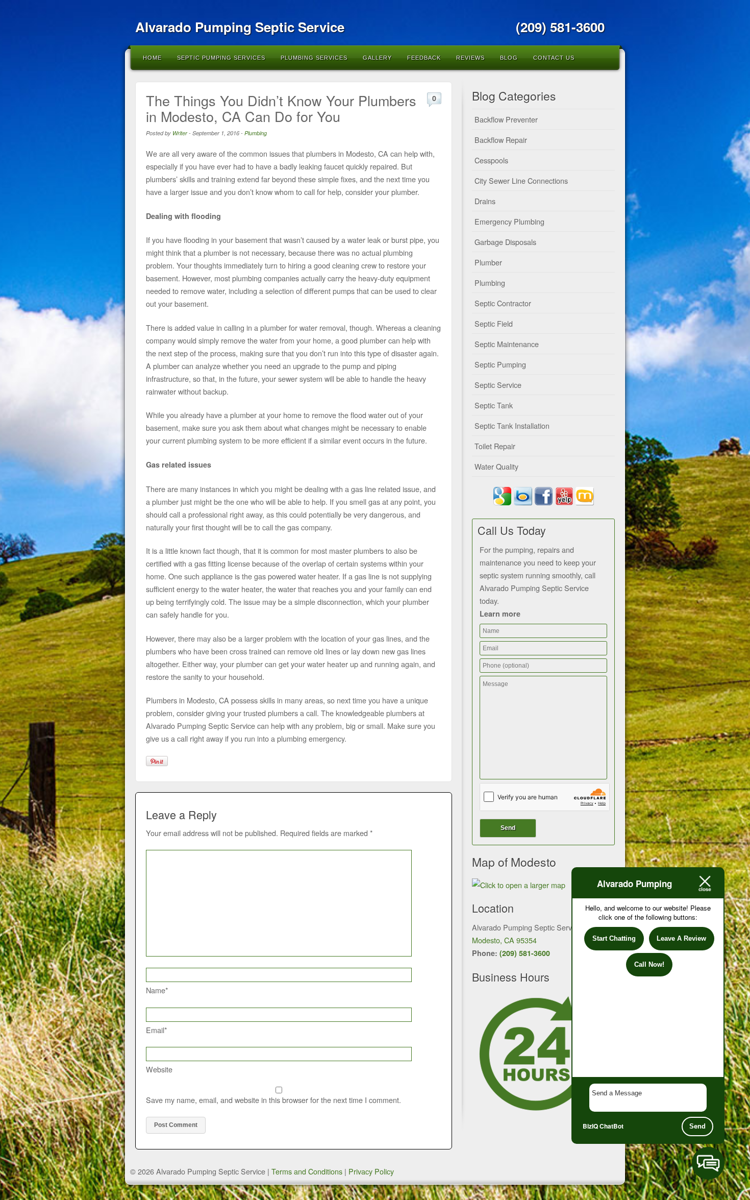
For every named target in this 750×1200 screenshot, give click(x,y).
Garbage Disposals (505, 241)
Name (157, 990)
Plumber (488, 262)
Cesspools (491, 160)
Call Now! (649, 964)
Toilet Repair (494, 445)
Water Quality (496, 466)
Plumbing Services (314, 58)
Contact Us (553, 58)
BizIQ (590, 1126)
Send (697, 1126)
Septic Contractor (502, 303)
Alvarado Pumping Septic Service (239, 26)
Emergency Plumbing (509, 221)
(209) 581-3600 (524, 953)
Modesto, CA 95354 (504, 940)
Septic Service (497, 384)
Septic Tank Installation (511, 425)
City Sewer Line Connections (521, 180)
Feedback (424, 58)
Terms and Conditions (306, 1171)
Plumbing (255, 133)
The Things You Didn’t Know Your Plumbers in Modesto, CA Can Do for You (281, 108)
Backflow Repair (500, 139)
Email (156, 1029)
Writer (179, 133)
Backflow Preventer (506, 119)
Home (152, 58)
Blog (509, 58)
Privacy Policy (371, 1171)
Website (159, 1069)
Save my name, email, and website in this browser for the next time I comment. (273, 1099)
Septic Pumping (500, 364)
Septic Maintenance (506, 343)
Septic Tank (493, 405)
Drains (484, 200)
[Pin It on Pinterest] (157, 761)
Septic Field (493, 323)
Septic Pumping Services (221, 58)
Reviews (470, 58)
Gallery (377, 58)
